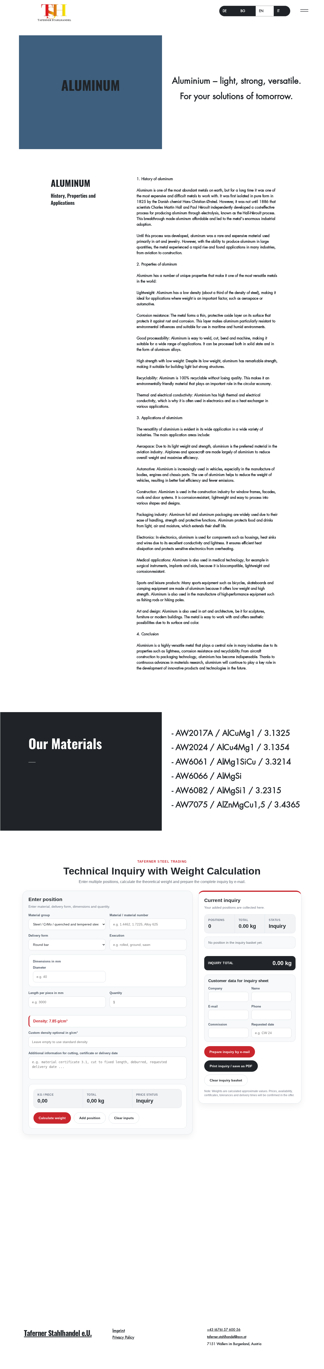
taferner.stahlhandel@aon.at (226, 1336)
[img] (54, 21)
